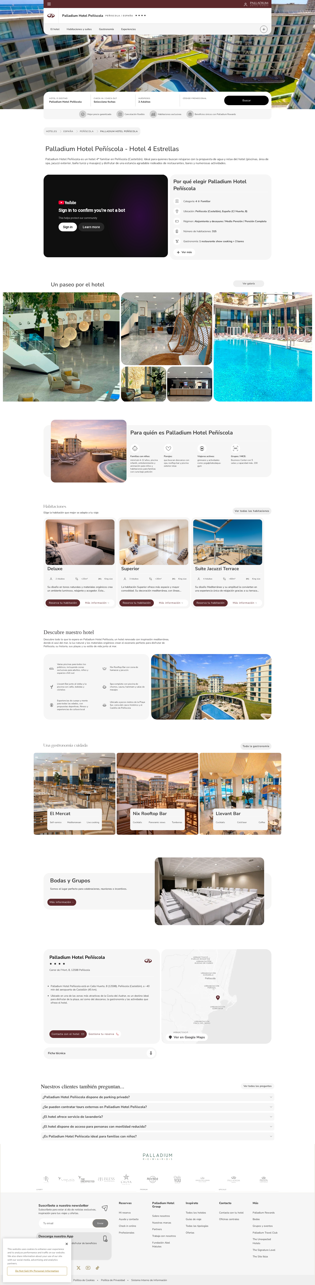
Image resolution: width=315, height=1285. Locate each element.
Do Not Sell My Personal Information (37, 1271)
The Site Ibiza (260, 1256)
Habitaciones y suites (79, 29)
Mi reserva (125, 1212)
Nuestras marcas (161, 1222)
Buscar (246, 100)
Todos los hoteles (196, 1212)
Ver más (187, 252)
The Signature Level (264, 1250)
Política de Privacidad (113, 1280)
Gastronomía (106, 29)
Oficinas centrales (229, 1219)
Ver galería (249, 283)
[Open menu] (49, 4)
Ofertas (190, 1232)
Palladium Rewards (264, 1212)
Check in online (127, 1226)
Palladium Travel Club (265, 1232)
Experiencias (128, 29)
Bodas (256, 1219)
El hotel (54, 29)
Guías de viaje (193, 1219)
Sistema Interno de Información (149, 1280)
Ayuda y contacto (129, 1219)
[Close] (67, 1244)
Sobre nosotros (161, 1216)
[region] (37, 1260)
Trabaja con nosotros (164, 1236)
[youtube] (88, 1268)
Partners (157, 1229)
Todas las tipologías (197, 1226)
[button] (68, 100)
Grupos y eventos (263, 1226)
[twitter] (78, 1268)
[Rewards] (245, 4)
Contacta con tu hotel (231, 1212)
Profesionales (126, 1232)
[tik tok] (97, 1268)
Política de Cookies (84, 1280)
